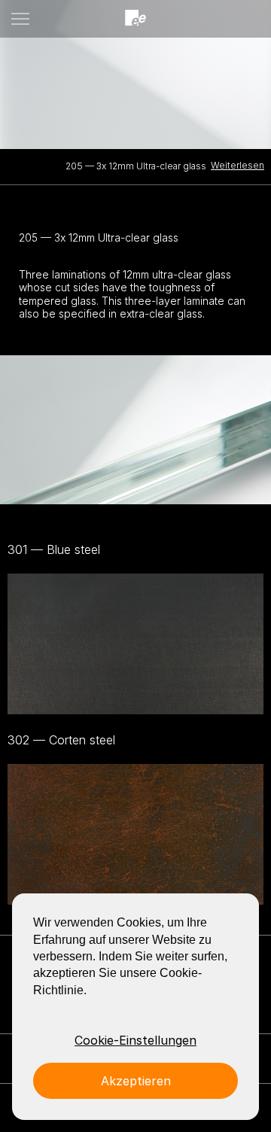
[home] (135, 18)
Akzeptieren (136, 1080)
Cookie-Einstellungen (135, 1040)
